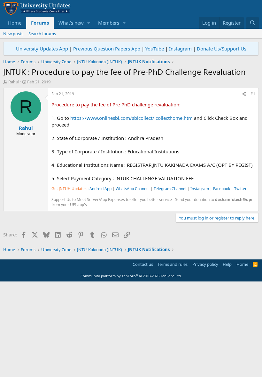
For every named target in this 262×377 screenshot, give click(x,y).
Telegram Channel (170, 188)
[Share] (244, 94)
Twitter (240, 188)
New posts (13, 33)
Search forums (42, 33)
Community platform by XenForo (131, 275)
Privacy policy (205, 264)
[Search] (252, 23)
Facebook (221, 188)
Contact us (143, 264)
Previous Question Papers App (106, 48)
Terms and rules (173, 264)
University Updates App (42, 48)
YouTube (154, 48)
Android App (100, 188)
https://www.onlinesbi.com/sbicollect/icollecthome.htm (131, 118)
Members (108, 22)
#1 (252, 93)
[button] (88, 23)
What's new (71, 22)
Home (14, 22)
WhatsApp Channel (133, 188)
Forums (40, 22)
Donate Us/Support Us (221, 48)
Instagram (180, 48)
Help (227, 264)
